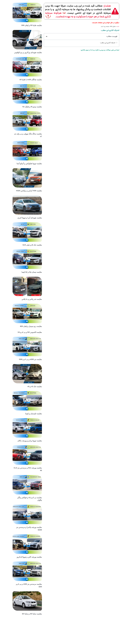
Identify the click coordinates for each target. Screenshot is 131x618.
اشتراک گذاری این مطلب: (107, 43)
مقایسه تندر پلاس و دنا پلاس (32, 299)
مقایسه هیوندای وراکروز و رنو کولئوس (28, 52)
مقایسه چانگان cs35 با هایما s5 (30, 80)
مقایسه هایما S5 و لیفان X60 (31, 25)
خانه (118, 27)
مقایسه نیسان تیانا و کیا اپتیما (32, 272)
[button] (46, 36)
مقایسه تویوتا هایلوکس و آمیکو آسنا (29, 163)
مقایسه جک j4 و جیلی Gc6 (32, 245)
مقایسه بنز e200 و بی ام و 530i (30, 359)
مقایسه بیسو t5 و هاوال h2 (32, 107)
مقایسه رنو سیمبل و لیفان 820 (31, 326)
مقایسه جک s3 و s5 (34, 386)
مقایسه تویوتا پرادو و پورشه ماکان (30, 441)
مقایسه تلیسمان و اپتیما (33, 414)
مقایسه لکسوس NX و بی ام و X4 (30, 332)
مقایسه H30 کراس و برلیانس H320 (29, 191)
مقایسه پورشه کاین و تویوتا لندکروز (29, 557)
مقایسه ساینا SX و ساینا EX (32, 614)
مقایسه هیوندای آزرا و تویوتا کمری (29, 218)
